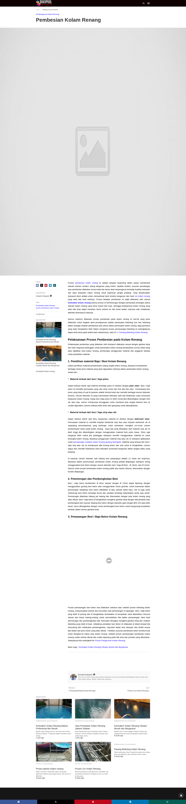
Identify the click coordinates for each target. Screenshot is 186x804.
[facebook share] (37, 285)
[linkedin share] (50, 285)
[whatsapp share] (54, 285)
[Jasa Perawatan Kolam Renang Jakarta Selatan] (93, 709)
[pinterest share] (46, 285)
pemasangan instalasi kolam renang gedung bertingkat (97, 442)
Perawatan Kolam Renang (84, 721)
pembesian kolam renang (86, 283)
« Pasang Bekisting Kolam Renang (81, 691)
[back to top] (181, 795)
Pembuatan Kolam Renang (45, 305)
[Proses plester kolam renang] (54, 751)
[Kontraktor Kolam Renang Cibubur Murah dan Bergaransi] (48, 353)
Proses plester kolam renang (49, 769)
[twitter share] (41, 285)
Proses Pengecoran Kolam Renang (110, 640)
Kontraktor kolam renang (45, 371)
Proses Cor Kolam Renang (88, 769)
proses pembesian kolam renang (47, 308)
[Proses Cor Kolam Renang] (93, 751)
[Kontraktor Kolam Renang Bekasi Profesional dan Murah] (48, 329)
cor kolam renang (142, 296)
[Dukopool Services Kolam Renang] (44, 3)
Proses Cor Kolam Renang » (139, 691)
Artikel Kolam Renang (44, 763)
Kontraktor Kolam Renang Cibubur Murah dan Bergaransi (103, 647)
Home (38, 9)
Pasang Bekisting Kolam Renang (133, 332)
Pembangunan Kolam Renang (47, 14)
